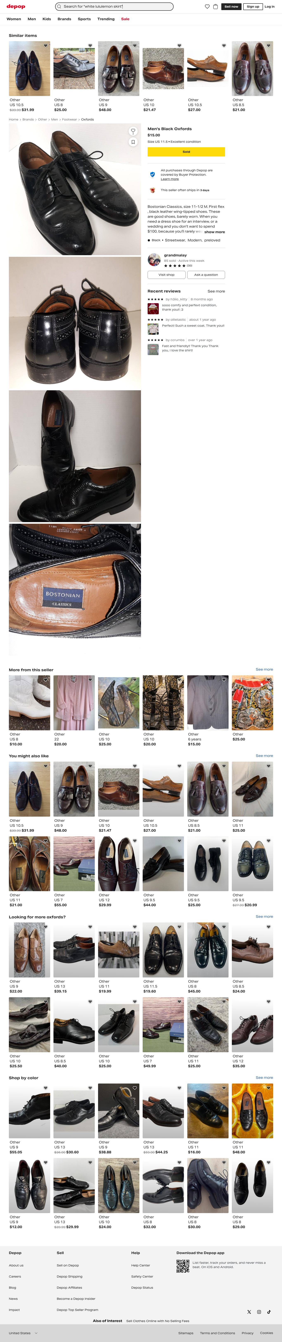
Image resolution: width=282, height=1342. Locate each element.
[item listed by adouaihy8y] (163, 1111)
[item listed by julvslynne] (208, 949)
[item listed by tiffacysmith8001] (74, 863)
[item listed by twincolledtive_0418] (208, 1024)
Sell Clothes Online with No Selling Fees (157, 1321)
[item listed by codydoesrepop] (29, 1024)
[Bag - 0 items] (215, 6)
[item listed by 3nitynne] (74, 789)
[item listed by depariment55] (29, 1111)
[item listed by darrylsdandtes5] (118, 949)
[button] (194, 266)
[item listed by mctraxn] (118, 1111)
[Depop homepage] (16, 6)
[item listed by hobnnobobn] (74, 1024)
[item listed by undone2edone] (29, 789)
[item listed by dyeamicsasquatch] (208, 789)
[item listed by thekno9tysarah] (118, 1024)
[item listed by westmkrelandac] (118, 1185)
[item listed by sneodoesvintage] (208, 1111)
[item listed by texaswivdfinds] (163, 1185)
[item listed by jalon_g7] (208, 863)
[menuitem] (13, 19)
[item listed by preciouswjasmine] (252, 863)
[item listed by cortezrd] (252, 789)
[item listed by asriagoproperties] (118, 863)
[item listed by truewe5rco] (74, 1185)
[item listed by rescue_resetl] (163, 789)
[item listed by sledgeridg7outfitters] (163, 949)
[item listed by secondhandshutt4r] (74, 949)
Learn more (170, 179)
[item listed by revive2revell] (252, 1185)
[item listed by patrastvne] (29, 1185)
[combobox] (114, 6)
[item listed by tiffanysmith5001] (163, 1024)
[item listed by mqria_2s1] (163, 863)
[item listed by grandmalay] (29, 702)
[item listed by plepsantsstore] (118, 789)
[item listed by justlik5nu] (208, 1185)
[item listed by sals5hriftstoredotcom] (29, 863)
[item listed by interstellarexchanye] (252, 1024)
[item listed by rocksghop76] (74, 1111)
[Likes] (207, 6)
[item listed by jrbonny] (252, 949)
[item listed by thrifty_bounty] (252, 1111)
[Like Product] (46, 46)
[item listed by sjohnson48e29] (29, 949)
